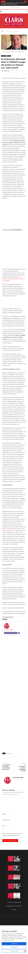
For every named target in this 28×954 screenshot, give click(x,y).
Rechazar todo (14, 951)
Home (2, 31)
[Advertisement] (14, 215)
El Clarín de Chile (5, 70)
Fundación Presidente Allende (14, 902)
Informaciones (9, 31)
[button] (24, 1)
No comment (22, 70)
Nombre (4, 814)
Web (3, 825)
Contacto (14, 909)
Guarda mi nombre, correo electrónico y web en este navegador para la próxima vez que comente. (12, 834)
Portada (9, 55)
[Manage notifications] (25, 951)
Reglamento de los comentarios (14, 906)
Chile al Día (16, 31)
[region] (14, 941)
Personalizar (14, 947)
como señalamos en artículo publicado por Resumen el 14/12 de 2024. (13, 278)
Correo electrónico (6, 820)
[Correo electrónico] (19, 633)
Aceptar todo (14, 943)
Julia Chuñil (9, 753)
